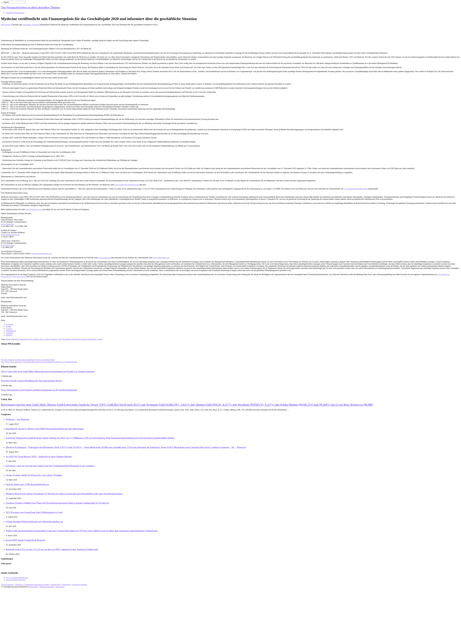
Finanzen (54, 339)
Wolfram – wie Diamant (17, 419)
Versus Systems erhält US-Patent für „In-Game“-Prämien (34, 475)
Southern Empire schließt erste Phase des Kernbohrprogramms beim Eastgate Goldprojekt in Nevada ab (57, 503)
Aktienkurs (14, 339)
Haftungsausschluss (47, 587)
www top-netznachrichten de (17, 578)
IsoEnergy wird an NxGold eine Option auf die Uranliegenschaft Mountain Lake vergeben (50, 466)
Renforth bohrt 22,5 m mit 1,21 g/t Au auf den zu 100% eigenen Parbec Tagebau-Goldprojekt (52, 549)
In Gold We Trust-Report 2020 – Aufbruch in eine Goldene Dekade (39, 456)
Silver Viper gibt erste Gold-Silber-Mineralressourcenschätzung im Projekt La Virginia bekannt (39, 362)
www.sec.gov (6, 277)
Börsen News (39, 339)
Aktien (7, 339)
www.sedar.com (104, 258)
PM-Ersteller (6, 25)
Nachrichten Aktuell (94, 339)
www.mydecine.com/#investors (127, 185)
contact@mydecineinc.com (41, 254)
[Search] (2, 2)
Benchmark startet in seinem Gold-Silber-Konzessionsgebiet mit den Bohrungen (45, 428)
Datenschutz (33, 587)
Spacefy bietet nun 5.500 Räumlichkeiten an (27, 484)
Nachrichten (66, 339)
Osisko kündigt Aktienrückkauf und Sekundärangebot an (34, 521)
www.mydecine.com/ (34, 209)
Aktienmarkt (24, 339)
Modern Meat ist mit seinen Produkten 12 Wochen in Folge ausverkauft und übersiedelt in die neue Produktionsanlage (64, 493)
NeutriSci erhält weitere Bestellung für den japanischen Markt (28, 360)
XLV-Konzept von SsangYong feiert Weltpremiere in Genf (34, 512)
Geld (60, 339)
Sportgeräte (28, 585)
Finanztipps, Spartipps (30, 25)
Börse (31, 339)
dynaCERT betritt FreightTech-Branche (25, 540)
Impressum (60, 587)
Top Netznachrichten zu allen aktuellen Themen (30, 7)
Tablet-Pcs (19, 585)
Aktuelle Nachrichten (15, 13)
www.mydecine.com (161, 258)
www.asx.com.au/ (19, 277)
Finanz (47, 339)
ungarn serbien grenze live (16, 580)
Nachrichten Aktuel (79, 339)
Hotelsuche (66, 585)
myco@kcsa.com (7, 224)
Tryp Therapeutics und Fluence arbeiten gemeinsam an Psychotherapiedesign (39, 390)
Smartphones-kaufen (41, 585)
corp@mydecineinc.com (10, 235)
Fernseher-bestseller (79, 585)
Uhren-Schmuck (7, 585)
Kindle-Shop (56, 585)
